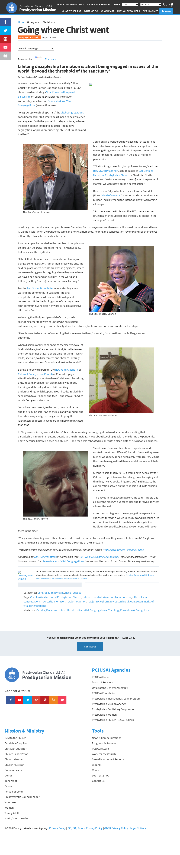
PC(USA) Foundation (104, 693)
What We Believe (71, 11)
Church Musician (14, 764)
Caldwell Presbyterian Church (35, 374)
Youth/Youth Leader (16, 818)
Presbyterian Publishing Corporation (113, 709)
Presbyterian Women (104, 714)
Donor (8, 775)
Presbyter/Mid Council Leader (22, 797)
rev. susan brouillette (122, 601)
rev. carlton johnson (53, 601)
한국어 (96, 770)
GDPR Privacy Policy (116, 828)
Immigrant (11, 780)
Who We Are (107, 11)
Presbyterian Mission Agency (109, 704)
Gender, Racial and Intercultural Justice (59, 610)
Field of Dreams (111, 195)
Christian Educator (16, 748)
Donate (166, 11)
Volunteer (10, 802)
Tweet (4, 28)
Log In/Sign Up (100, 775)
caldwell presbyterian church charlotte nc (107, 597)
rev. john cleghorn (98, 601)
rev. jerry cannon (76, 601)
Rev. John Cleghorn (66, 369)
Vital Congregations (72, 112)
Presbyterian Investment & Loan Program (116, 698)
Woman (9, 807)
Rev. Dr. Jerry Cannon (105, 170)
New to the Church (15, 738)
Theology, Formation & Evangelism (128, 610)
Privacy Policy (57, 828)
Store (117, 4)
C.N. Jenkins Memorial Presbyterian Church (55, 597)
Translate (50, 59)
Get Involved (150, 11)
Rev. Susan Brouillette (40, 288)
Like (3, 20)
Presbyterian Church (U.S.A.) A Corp (113, 720)
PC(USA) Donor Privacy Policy (85, 828)
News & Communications (70, 4)
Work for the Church (104, 754)
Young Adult (12, 813)
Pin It (4, 36)
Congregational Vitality (29, 37)
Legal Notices (138, 828)
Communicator (13, 770)
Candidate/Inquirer (16, 743)
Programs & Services (98, 4)
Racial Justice (73, 592)
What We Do (91, 11)
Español (96, 764)
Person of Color (14, 791)
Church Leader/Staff (16, 754)
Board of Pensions (103, 682)
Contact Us (90, 646)
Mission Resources (128, 11)
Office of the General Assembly (110, 687)
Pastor (8, 786)
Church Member (14, 759)
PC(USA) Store (100, 748)
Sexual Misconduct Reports (108, 759)
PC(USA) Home (100, 677)
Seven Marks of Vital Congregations (63, 561)
